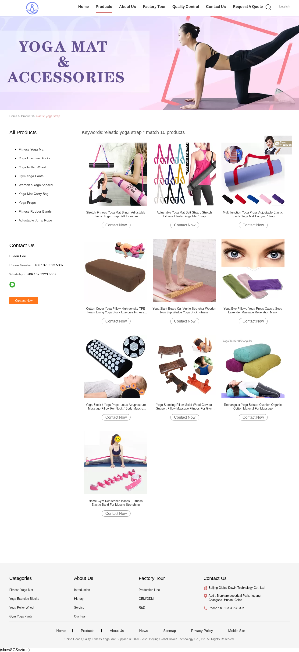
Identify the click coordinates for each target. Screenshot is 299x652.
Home (83, 7)
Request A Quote (248, 7)
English (284, 6)
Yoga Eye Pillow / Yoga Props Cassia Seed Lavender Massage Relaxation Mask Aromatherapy (253, 310)
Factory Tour (154, 7)
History (79, 598)
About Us (127, 7)
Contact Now (116, 225)
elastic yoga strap (48, 116)
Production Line (149, 590)
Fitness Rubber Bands (35, 211)
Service (79, 607)
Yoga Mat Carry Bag (34, 194)
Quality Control (185, 7)
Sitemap (169, 630)
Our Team (80, 616)
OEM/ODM (146, 598)
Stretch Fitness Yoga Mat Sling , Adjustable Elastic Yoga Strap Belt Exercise (115, 214)
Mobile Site (236, 630)
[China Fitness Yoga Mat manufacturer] (32, 8)
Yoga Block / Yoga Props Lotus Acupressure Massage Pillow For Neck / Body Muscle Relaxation (116, 406)
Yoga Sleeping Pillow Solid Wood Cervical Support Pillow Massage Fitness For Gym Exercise (184, 406)
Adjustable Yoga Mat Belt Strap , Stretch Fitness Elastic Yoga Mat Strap (184, 214)
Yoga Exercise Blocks (34, 158)
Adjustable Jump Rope (35, 220)
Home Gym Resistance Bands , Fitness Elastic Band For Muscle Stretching (116, 502)
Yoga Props (27, 202)
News (143, 630)
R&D (142, 607)
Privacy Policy (202, 630)
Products (104, 7)
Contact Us (216, 7)
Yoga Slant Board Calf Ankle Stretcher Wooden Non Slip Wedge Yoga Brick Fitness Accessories (184, 310)
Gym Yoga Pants (31, 176)
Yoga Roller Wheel (32, 167)
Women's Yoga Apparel (36, 185)
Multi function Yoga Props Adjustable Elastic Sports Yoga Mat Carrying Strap (253, 214)
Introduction (82, 590)
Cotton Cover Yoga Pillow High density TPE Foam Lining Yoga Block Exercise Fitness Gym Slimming (115, 310)
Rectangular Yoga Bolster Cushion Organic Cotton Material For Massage (253, 406)
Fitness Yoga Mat (31, 149)
